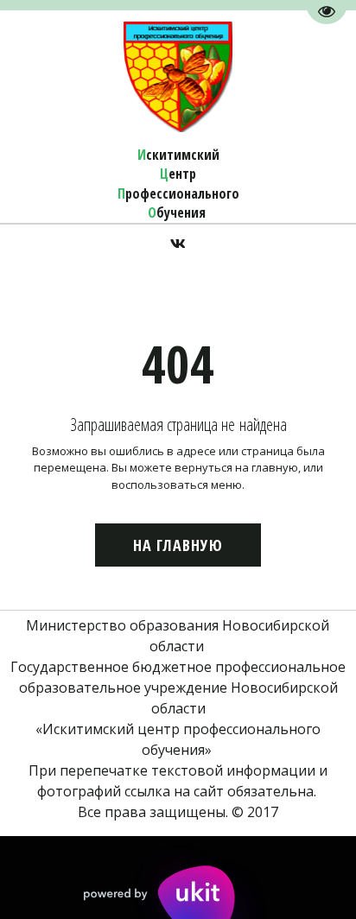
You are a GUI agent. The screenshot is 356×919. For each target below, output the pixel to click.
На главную (178, 545)
